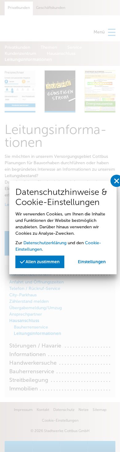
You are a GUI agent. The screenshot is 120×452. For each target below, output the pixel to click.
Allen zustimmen (42, 261)
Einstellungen (92, 261)
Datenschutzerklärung (44, 242)
